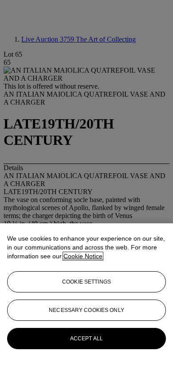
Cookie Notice (82, 256)
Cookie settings (86, 282)
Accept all (86, 338)
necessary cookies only (86, 310)
